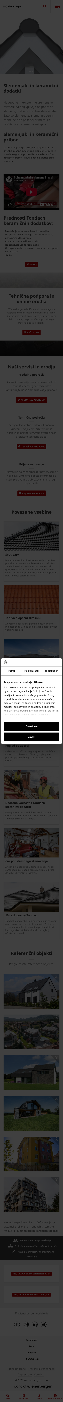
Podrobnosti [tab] (31, 670)
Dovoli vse (31, 726)
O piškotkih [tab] (51, 670)
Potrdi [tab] (11, 670)
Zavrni (31, 736)
